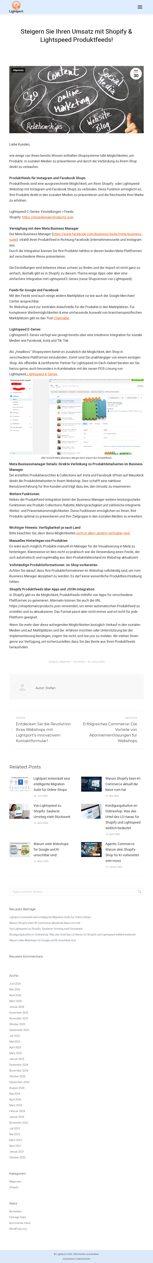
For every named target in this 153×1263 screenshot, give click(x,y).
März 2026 (15, 1001)
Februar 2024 (17, 1111)
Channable (61, 318)
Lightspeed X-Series (42, 374)
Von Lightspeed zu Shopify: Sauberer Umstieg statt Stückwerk (52, 811)
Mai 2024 (14, 1093)
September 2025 (19, 1030)
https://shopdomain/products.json (48, 217)
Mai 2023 (14, 1134)
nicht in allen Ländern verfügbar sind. (103, 533)
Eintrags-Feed (17, 1217)
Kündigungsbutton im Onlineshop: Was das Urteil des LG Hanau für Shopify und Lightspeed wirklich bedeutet (122, 817)
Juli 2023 (14, 1128)
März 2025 (15, 1053)
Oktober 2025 (17, 1024)
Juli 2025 (14, 1035)
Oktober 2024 (17, 1076)
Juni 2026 (15, 983)
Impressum (69, 1258)
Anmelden (15, 1211)
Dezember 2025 (18, 1012)
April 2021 (15, 1145)
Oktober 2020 (17, 1157)
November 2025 (18, 1018)
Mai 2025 (14, 1041)
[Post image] (19, 784)
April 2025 (15, 1047)
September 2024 (19, 1082)
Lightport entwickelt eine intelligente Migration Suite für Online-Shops (52, 784)
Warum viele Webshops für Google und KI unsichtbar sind (51, 849)
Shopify (13, 1187)
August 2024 (16, 1087)
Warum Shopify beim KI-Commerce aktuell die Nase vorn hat (123, 784)
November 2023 (18, 1122)
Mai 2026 (14, 989)
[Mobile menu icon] (140, 7)
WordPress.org (18, 1228)
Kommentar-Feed (19, 1223)
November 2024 (18, 1070)
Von (79, 661)
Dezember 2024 (18, 1064)
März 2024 (15, 1105)
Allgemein (18, 70)
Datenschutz (83, 1258)
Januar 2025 (16, 1058)
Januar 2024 (16, 1116)
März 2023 (15, 1140)
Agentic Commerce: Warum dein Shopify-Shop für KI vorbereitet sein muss (122, 852)
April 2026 (15, 995)
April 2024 (15, 1099)
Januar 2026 (16, 1006)
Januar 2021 (16, 1151)
